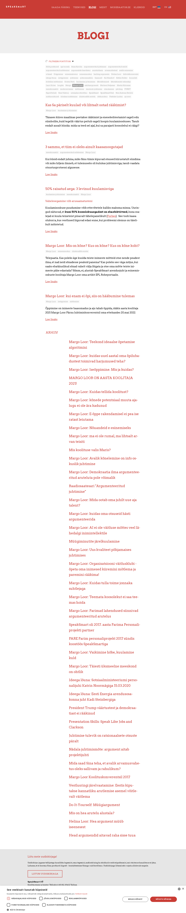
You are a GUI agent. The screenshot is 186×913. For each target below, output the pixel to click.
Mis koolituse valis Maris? (90, 450)
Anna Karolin (76, 67)
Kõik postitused (52, 67)
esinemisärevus (71, 74)
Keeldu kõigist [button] (135, 899)
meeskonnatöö (52, 89)
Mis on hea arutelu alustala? (91, 813)
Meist (103, 7)
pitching (119, 89)
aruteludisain (97, 70)
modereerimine (66, 89)
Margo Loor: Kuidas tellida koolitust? (98, 392)
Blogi (92, 7)
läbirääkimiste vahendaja (121, 82)
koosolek (133, 78)
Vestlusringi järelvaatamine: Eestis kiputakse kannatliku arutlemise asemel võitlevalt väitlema (103, 791)
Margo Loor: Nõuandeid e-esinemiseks (100, 428)
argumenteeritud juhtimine (95, 67)
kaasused (98, 78)
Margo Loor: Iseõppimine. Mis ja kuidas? (101, 370)
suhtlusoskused (52, 97)
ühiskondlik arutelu (87, 97)
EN (165, 7)
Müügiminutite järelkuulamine (94, 541)
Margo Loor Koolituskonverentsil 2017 (99, 777)
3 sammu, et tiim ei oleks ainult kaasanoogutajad (84, 147)
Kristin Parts (69, 82)
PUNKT (127, 89)
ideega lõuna (51, 78)
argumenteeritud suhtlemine (57, 70)
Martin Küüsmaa (123, 85)
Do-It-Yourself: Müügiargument (94, 805)
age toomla (65, 67)
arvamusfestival (111, 70)
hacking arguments (101, 74)
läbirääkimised (103, 82)
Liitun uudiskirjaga (45, 873)
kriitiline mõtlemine (54, 82)
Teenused (79, 7)
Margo (68, 85)
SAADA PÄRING (60, 7)
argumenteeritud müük (117, 67)
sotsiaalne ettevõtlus (79, 93)
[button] (62, 909)
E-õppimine (58, 74)
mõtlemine (79, 89)
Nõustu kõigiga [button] (163, 899)
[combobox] (179, 889)
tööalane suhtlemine (69, 97)
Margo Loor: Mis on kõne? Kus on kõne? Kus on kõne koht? (92, 246)
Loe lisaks (51, 132)
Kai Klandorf (109, 78)
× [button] (183, 889)
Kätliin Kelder (121, 78)
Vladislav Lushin (116, 97)
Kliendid (139, 7)
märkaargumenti (91, 85)
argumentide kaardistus (80, 70)
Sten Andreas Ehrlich (124, 93)
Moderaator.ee (120, 7)
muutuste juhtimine (94, 89)
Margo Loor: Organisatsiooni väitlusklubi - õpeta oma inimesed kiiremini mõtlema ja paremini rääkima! (102, 569)
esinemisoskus (86, 74)
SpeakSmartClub (107, 93)
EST (155, 7)
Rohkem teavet (81, 894)
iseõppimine (63, 78)
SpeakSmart (94, 93)
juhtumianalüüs (86, 78)
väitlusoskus (102, 97)
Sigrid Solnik (51, 93)
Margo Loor (78, 85)
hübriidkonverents (130, 74)
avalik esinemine (126, 70)
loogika (60, 85)
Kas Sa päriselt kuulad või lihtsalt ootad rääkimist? (85, 105)
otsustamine (109, 89)
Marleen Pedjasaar (107, 85)
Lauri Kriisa (51, 85)
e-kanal (49, 74)
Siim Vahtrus (63, 93)
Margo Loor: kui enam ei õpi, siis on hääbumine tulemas (90, 296)
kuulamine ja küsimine (85, 82)
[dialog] (93, 899)
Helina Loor (116, 74)
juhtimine (74, 78)
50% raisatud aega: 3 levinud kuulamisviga (79, 189)
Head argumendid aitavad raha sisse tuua (102, 835)
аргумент (127, 97)
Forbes (111, 216)
